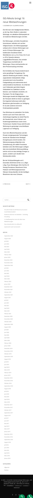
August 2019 (7, 359)
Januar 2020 (7, 346)
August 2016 (7, 442)
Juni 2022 (6, 271)
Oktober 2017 (7, 410)
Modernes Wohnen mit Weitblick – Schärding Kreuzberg (16, 215)
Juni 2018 (6, 394)
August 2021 (7, 297)
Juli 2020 (6, 329)
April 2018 (6, 399)
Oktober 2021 (7, 292)
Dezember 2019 (8, 348)
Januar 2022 (7, 284)
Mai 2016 (6, 450)
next (27, 184)
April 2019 (6, 367)
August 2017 (7, 415)
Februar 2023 (7, 254)
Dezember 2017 (8, 405)
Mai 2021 (6, 305)
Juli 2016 (6, 445)
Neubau (21, 25)
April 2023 (6, 249)
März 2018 (7, 402)
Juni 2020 (6, 332)
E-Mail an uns (18, 485)
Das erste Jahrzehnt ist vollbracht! (13, 224)
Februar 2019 (7, 372)
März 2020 (7, 340)
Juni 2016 (6, 447)
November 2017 (8, 407)
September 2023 (8, 236)
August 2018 (7, 388)
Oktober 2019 (7, 354)
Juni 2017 (6, 421)
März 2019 (7, 370)
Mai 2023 (6, 246)
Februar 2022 (7, 281)
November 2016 (8, 437)
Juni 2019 (6, 364)
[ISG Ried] (5, 5)
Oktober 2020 (7, 321)
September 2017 (8, 413)
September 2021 (8, 295)
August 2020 (7, 327)
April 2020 (6, 338)
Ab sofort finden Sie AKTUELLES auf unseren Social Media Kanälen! (15, 211)
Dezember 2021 (8, 287)
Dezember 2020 (8, 316)
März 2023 (7, 252)
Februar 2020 (7, 343)
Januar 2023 (7, 257)
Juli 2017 (6, 418)
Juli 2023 (6, 241)
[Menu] (30, 2)
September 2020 (8, 324)
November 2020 (8, 319)
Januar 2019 (7, 375)
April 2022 (6, 276)
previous (7, 184)
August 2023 (7, 238)
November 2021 (8, 289)
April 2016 (6, 453)
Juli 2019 (6, 362)
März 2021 (7, 311)
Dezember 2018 (8, 378)
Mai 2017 (6, 423)
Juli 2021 (6, 300)
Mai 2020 (6, 335)
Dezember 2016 (8, 434)
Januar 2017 (7, 431)
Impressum (25, 485)
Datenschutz (17, 487)
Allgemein (16, 25)
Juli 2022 (6, 268)
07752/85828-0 (10, 485)
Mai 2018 (6, 396)
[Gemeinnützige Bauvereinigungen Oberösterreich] (12, 5)
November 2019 (8, 351)
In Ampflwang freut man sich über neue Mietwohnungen (14, 220)
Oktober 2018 (7, 383)
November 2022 (8, 262)
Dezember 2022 (8, 260)
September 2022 (8, 265)
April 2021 (6, 308)
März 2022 (7, 279)
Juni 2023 (6, 244)
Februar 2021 (7, 313)
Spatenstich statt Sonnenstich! (12, 227)
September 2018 (8, 386)
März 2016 (7, 455)
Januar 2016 (7, 458)
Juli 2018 (6, 391)
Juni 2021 (6, 303)
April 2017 (6, 426)
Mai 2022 (6, 273)
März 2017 (7, 429)
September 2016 (8, 439)
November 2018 (8, 380)
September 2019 (8, 356)
